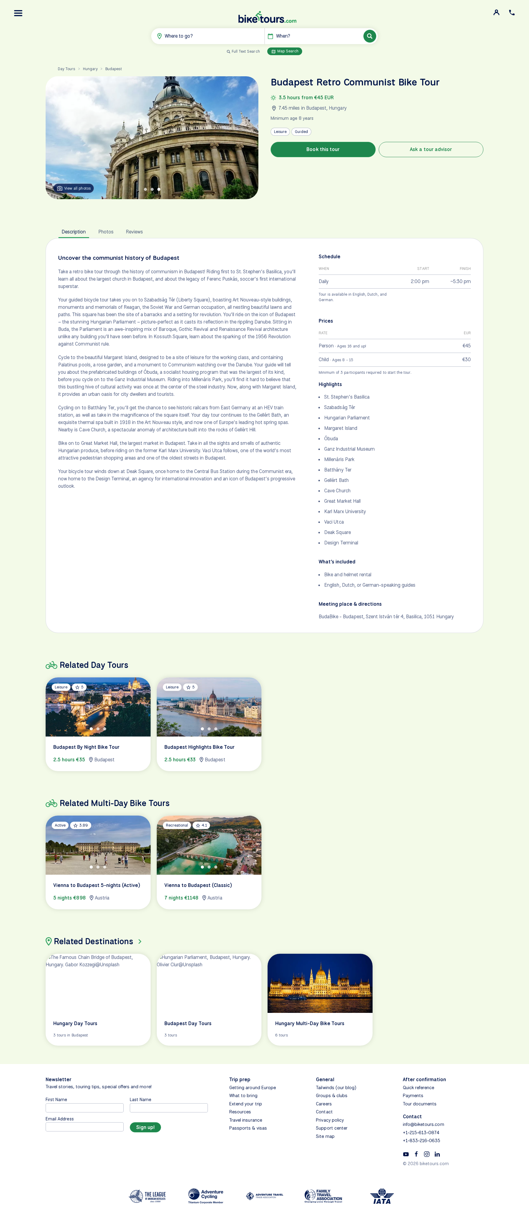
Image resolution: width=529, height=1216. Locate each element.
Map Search (287, 51)
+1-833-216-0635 (422, 1141)
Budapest (113, 68)
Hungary (90, 68)
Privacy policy (330, 1120)
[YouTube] (406, 1154)
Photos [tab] (106, 232)
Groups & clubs (331, 1096)
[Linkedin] (437, 1154)
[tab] (145, 189)
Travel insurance (245, 1120)
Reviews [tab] (134, 232)
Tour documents (420, 1104)
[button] (18, 13)
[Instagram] (427, 1154)
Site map (325, 1136)
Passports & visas (248, 1128)
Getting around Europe (252, 1088)
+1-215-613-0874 (421, 1133)
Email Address (60, 1119)
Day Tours (66, 68)
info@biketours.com (423, 1124)
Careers (324, 1104)
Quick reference (418, 1088)
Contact (324, 1112)
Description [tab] (74, 232)
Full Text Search (246, 51)
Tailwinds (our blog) (336, 1088)
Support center (331, 1128)
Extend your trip (245, 1104)
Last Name (140, 1099)
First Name (56, 1099)
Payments (413, 1096)
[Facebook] (416, 1154)
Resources (240, 1112)
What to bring (243, 1096)
